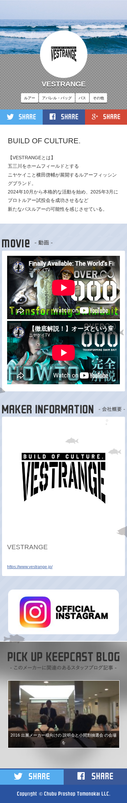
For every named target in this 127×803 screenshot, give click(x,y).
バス (82, 98)
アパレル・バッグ (57, 98)
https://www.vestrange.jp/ (29, 566)
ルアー (29, 98)
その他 (98, 98)
